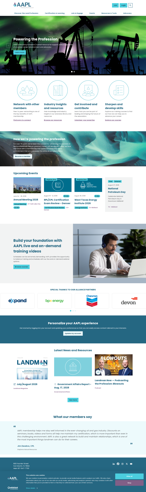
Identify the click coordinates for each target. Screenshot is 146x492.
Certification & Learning (54, 13)
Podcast (98, 388)
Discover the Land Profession (26, 13)
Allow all (129, 476)
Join (115, 5)
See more (73, 400)
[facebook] (118, 463)
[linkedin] (113, 463)
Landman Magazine (20, 388)
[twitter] (126, 463)
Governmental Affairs (62, 392)
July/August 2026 (26, 384)
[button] (72, 71)
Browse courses (21, 267)
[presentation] (8, 45)
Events (92, 13)
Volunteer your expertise (84, 120)
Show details (30, 488)
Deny (129, 483)
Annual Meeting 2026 (25, 199)
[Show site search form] (130, 5)
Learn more (19, 52)
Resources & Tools (109, 13)
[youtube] (131, 463)
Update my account (73, 333)
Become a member (22, 156)
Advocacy (127, 13)
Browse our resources (53, 120)
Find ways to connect (22, 120)
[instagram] (122, 463)
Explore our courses (113, 120)
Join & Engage (77, 13)
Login (123, 5)
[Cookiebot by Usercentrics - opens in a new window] (13, 488)
